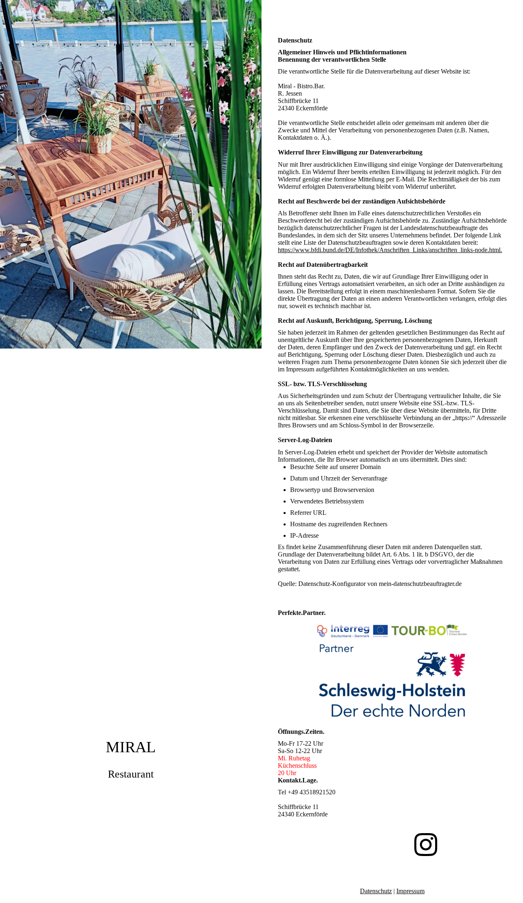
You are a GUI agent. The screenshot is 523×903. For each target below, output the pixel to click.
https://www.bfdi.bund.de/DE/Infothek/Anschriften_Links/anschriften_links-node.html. (390, 249)
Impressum (410, 890)
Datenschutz (376, 890)
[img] (131, 451)
